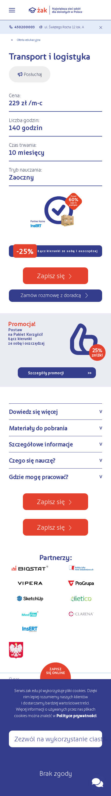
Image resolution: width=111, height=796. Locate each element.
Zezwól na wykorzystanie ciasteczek (58, 738)
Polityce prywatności (76, 715)
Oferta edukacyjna (28, 39)
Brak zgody (55, 772)
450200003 (24, 27)
